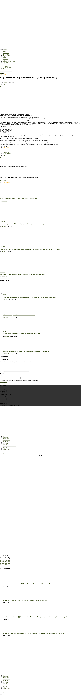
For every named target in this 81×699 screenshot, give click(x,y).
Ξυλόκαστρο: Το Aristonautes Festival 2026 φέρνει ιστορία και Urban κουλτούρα (26, 351)
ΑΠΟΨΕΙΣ (5, 57)
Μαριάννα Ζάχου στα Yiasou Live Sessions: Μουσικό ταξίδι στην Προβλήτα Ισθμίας (23, 274)
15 (5, 561)
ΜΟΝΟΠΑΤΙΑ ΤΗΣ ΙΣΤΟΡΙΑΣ (9, 61)
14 (3, 561)
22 (5, 563)
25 (9, 563)
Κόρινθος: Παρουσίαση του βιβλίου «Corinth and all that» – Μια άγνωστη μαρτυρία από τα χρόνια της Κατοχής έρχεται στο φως (39, 617)
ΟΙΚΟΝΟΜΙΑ (5, 59)
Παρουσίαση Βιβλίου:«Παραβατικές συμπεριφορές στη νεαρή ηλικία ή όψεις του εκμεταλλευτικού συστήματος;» (34, 633)
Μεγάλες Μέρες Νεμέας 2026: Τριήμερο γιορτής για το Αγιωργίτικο (21, 333)
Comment (2, 371)
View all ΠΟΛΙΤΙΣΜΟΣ (5, 278)
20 (2, 563)
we (3, 68)
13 (2, 561)
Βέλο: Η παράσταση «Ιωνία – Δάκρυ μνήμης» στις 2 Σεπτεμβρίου (18, 198)
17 (8, 561)
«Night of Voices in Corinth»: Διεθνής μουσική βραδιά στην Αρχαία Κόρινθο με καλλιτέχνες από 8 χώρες (30, 249)
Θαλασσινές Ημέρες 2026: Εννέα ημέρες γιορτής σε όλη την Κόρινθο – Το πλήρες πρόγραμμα (29, 297)
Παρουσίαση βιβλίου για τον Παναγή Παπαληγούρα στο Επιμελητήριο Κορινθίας (26, 600)
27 (2, 564)
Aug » (5, 566)
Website (2, 378)
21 (3, 563)
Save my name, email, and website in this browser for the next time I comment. (20, 380)
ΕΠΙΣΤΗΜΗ (5, 60)
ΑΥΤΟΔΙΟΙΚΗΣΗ (6, 55)
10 (8, 560)
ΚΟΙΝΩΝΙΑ (2, 196)
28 (3, 564)
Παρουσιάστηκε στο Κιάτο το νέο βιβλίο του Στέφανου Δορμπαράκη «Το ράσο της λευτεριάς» (29, 584)
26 (0, 564)
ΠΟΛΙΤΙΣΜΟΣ (6, 54)
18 (9, 561)
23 (6, 563)
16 (6, 561)
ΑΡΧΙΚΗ (4, 51)
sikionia (5, 82)
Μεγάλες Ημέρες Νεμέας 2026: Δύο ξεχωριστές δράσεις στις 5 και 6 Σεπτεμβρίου (23, 224)
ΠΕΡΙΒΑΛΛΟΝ (6, 53)
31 (8, 564)
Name (1, 373)
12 (0, 561)
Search (2, 73)
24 (8, 563)
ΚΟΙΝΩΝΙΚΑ (5, 56)
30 (6, 564)
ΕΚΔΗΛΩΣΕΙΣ (6, 152)
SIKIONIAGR (4, 201)
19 (0, 563)
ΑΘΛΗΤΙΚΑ (5, 62)
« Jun (1, 566)
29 (5, 564)
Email (1, 375)
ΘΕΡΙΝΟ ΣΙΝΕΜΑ (7, 153)
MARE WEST (5, 151)
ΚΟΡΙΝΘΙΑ (2, 221)
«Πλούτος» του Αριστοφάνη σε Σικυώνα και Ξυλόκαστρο (19, 315)
